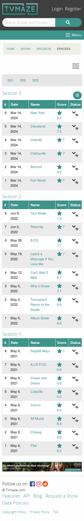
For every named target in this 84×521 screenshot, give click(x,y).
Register (73, 8)
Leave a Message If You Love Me (41, 258)
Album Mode (39, 317)
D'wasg (35, 432)
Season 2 (11, 196)
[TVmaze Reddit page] (45, 484)
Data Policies (15, 503)
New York (37, 112)
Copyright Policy (14, 512)
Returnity (37, 226)
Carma (35, 404)
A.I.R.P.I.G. (38, 364)
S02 (23, 80)
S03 (35, 80)
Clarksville (38, 153)
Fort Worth (38, 180)
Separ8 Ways (40, 350)
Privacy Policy (40, 512)
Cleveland (37, 126)
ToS (55, 512)
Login (57, 8)
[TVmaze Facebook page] (32, 484)
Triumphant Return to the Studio (39, 304)
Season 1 (11, 334)
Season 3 (11, 93)
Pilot (33, 445)
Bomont (36, 166)
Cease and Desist (38, 380)
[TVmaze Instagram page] (38, 484)
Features (11, 496)
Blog (37, 496)
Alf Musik (37, 418)
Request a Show (61, 496)
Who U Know (40, 285)
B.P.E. (34, 240)
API (26, 496)
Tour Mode (38, 213)
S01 (10, 80)
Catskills (36, 391)
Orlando (36, 139)
